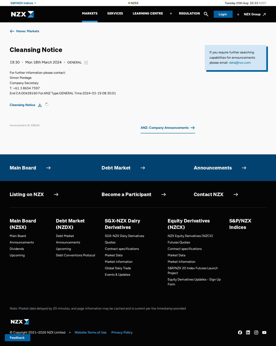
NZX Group (252, 14)
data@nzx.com (240, 62)
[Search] (206, 15)
